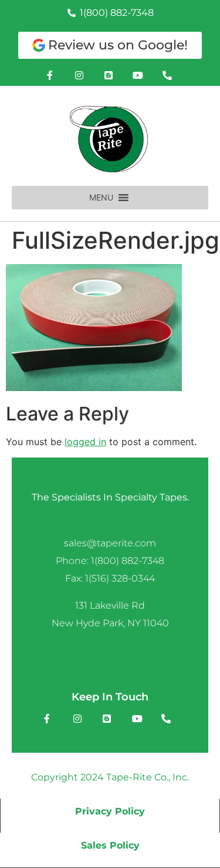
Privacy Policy (110, 811)
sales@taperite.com (110, 543)
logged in (85, 442)
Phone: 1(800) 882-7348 (110, 560)
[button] (101, 197)
